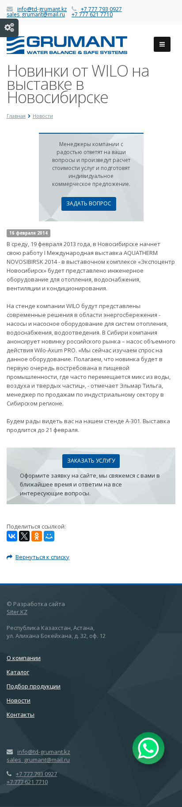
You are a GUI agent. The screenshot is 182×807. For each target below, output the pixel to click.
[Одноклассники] (36, 536)
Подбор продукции (34, 686)
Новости (18, 700)
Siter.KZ (17, 612)
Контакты (20, 714)
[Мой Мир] (49, 536)
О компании (24, 658)
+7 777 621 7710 (92, 14)
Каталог (18, 672)
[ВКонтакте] (12, 536)
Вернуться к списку (42, 557)
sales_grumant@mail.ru (36, 14)
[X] (24, 536)
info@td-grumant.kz (42, 9)
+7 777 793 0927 (101, 9)
